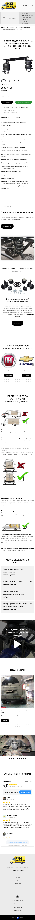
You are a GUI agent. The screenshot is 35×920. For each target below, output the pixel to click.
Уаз (21, 30)
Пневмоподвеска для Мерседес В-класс (11, 716)
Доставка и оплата (27, 15)
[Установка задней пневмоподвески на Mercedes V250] (17, 691)
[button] (4, 379)
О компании (26, 23)
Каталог (12, 27)
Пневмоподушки (18, 271)
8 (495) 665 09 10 (17, 900)
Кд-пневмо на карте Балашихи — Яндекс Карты (17, 845)
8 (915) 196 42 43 (17, 907)
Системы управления (26, 268)
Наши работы (26, 17)
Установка (25, 13)
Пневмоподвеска (8, 268)
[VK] (17, 896)
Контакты (25, 19)
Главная (3, 27)
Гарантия (25, 21)
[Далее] (33, 364)
